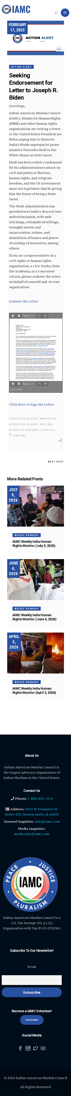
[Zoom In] (45, 316)
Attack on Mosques (24, 430)
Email (32, 967)
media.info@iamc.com (31, 833)
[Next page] (19, 316)
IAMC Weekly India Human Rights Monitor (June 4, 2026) (34, 617)
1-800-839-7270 (40, 798)
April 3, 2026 (14, 641)
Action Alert (21, 67)
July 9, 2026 (13, 495)
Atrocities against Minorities (33, 418)
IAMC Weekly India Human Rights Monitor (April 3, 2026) (34, 690)
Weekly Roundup (27, 535)
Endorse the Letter (23, 301)
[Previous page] (13, 316)
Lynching (20, 435)
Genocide (48, 430)
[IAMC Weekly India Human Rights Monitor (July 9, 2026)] (35, 506)
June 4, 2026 (13, 568)
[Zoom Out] (39, 316)
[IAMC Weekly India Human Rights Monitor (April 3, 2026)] (35, 653)
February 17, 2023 (17, 27)
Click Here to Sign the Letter (31, 404)
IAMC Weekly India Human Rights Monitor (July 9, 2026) (33, 544)
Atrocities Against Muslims (30, 424)
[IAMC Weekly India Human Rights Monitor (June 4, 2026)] (35, 579)
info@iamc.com (47, 821)
